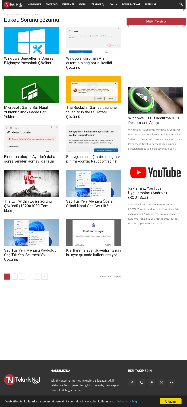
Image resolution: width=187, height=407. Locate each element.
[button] (181, 4)
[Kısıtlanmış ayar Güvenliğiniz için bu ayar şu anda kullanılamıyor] (93, 232)
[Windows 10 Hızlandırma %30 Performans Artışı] (155, 100)
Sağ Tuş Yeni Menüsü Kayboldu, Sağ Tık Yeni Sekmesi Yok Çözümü (30, 255)
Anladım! (171, 401)
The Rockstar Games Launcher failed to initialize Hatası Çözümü (92, 112)
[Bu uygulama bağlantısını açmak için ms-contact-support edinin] (93, 138)
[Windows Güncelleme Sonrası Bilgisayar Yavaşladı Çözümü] (31, 40)
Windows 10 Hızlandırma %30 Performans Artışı (153, 120)
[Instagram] (141, 382)
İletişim (150, 4)
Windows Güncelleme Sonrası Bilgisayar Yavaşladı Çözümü (29, 60)
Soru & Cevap (131, 4)
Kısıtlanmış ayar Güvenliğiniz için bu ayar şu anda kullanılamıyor (93, 252)
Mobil (83, 4)
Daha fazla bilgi (127, 401)
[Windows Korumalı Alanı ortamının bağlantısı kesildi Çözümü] (93, 40)
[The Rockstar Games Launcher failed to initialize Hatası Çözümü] (93, 89)
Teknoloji (98, 4)
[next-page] (44, 277)
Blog (6, 14)
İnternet (68, 4)
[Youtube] (171, 382)
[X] (161, 382)
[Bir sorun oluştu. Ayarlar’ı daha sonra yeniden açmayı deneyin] (31, 138)
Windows (34, 4)
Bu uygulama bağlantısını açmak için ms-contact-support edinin (93, 158)
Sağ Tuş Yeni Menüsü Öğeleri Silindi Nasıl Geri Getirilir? (90, 203)
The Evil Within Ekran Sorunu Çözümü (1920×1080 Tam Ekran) (28, 206)
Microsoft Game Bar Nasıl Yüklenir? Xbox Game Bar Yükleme (26, 112)
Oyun (113, 4)
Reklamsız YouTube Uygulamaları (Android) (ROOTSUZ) (147, 193)
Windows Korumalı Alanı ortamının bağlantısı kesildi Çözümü (89, 63)
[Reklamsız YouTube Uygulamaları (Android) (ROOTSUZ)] (155, 170)
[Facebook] (132, 382)
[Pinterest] (151, 382)
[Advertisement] (155, 56)
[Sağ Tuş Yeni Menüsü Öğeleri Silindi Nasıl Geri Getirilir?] (93, 183)
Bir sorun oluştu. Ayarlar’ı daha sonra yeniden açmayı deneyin (29, 158)
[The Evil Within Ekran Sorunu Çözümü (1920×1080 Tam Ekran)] (31, 183)
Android (51, 4)
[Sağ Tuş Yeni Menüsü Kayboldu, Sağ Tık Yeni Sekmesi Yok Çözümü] (31, 232)
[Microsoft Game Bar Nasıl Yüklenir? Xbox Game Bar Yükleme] (31, 89)
